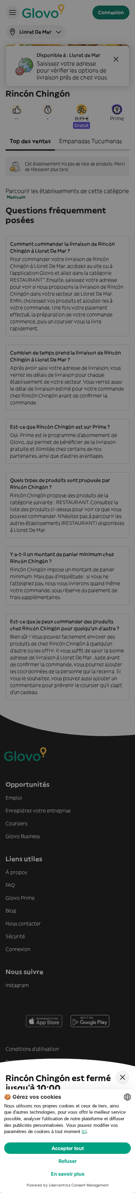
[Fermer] (122, 1077)
